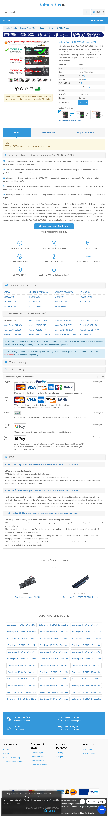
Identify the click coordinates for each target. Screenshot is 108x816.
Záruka (7, 753)
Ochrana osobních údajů (13, 762)
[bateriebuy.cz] (54, 7)
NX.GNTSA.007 (10, 302)
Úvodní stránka (10, 28)
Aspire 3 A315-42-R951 (63, 325)
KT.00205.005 (9, 297)
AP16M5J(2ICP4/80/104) (64, 292)
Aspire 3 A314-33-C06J (63, 320)
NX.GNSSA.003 (86, 297)
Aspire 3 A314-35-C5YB (89, 320)
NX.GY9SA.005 (10, 306)
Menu (8, 20)
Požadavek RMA (38, 757)
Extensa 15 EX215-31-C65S (65, 335)
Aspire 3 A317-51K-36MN (89, 330)
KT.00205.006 (34, 297)
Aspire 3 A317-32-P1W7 (64, 330)
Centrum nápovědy (38, 753)
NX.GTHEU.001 (86, 302)
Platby (60, 753)
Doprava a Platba (85, 132)
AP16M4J (7, 292)
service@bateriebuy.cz (71, 120)
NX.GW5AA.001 (86, 335)
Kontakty (88, 749)
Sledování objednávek (39, 765)
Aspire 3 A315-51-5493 (37, 330)
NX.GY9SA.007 (35, 306)
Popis (16, 132)
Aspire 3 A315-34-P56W (13, 325)
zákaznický (9, 355)
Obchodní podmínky (12, 758)
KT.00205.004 (85, 292)
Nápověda (98, 20)
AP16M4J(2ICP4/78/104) (38, 292)
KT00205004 (59, 297)
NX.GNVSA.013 (35, 302)
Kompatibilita (48, 132)
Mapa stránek (89, 753)
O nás (6, 749)
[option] (28, 58)
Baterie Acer (25, 28)
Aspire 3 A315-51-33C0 (12, 330)
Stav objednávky (37, 761)
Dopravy (61, 757)
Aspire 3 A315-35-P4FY (38, 325)
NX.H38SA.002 (60, 306)
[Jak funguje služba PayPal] (88, 792)
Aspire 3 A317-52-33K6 (12, 335)
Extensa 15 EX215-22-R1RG (40, 335)
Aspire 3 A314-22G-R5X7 (38, 320)
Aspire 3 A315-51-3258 (88, 325)
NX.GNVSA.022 (61, 302)
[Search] (86, 12)
